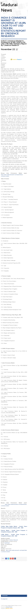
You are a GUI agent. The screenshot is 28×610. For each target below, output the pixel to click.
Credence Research (13, 540)
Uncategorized (4, 598)
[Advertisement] (14, 578)
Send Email (7, 542)
